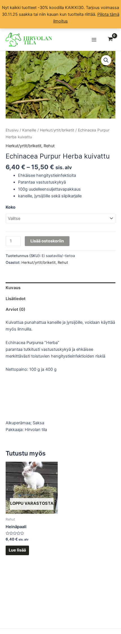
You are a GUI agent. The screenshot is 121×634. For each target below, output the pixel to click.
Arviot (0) (15, 309)
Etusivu (12, 130)
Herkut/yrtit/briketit (57, 130)
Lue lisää (17, 550)
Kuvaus (13, 287)
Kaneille (29, 130)
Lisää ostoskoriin (47, 241)
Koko (10, 207)
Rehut (49, 145)
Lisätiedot (16, 298)
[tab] (60, 287)
